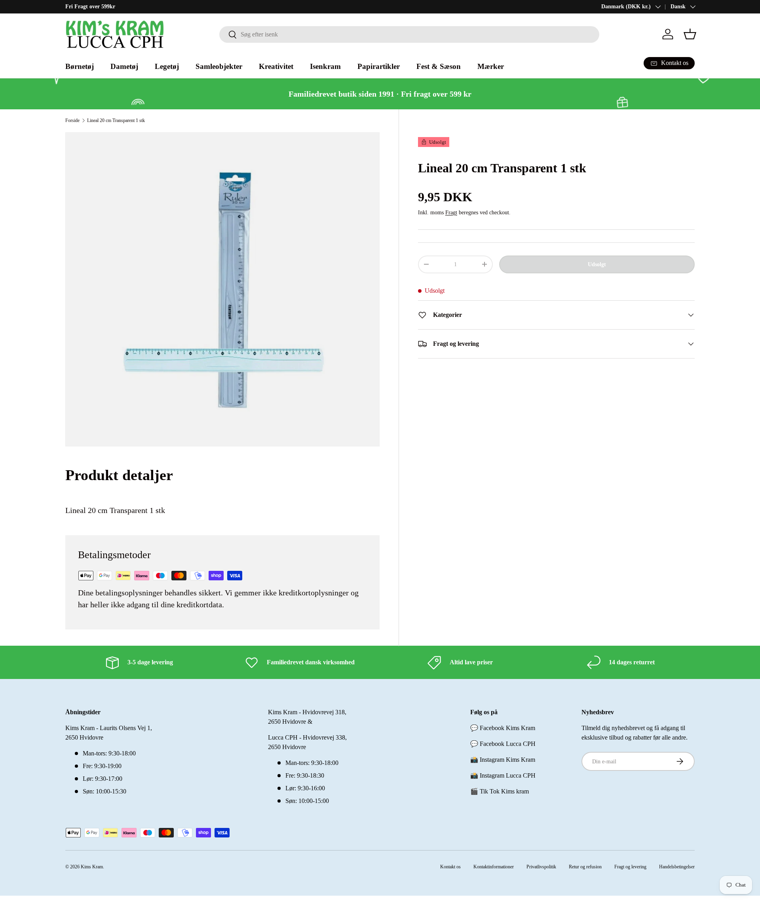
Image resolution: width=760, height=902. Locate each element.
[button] (690, 34)
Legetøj (167, 66)
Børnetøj (79, 66)
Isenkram (325, 66)
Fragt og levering (630, 867)
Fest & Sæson (438, 66)
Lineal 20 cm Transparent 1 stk (116, 120)
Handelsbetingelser (677, 867)
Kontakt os (450, 867)
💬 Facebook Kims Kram (502, 728)
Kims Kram (92, 867)
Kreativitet (276, 66)
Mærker (490, 66)
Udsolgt (597, 264)
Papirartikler (378, 66)
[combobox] (409, 34)
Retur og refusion (585, 867)
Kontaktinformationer (493, 867)
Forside (72, 120)
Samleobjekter (219, 66)
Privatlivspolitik (541, 867)
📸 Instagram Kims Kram (502, 759)
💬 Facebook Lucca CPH (503, 743)
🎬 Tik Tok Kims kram (499, 791)
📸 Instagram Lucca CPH (503, 775)
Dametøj (124, 66)
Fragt (451, 212)
